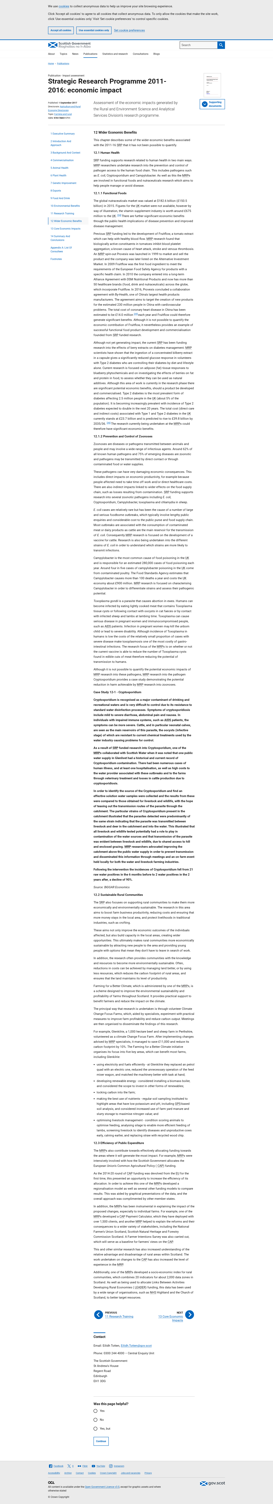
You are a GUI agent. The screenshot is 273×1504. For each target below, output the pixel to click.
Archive (68, 1473)
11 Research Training (62, 213)
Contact (80, 1473)
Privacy (148, 1473)
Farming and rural (63, 114)
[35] (136, 314)
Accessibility (54, 1473)
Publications (90, 53)
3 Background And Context (65, 152)
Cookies (92, 1473)
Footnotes (56, 259)
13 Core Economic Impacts (65, 228)
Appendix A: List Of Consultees (61, 249)
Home (51, 63)
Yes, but (105, 1428)
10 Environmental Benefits (65, 205)
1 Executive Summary (63, 133)
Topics (63, 53)
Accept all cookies (61, 30)
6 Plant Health (58, 175)
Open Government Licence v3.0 (102, 1486)
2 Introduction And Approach (61, 143)
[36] (109, 423)
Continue (101, 1441)
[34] (119, 215)
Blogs (156, 53)
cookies (64, 6)
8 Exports (56, 190)
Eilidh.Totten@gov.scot (136, 1345)
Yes (102, 1411)
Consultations (140, 53)
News (75, 53)
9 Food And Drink (60, 198)
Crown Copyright (108, 1473)
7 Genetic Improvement (63, 183)
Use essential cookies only (94, 30)
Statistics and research (115, 53)
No (102, 1420)
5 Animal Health (59, 167)
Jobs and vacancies (130, 1473)
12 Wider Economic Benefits (66, 221)
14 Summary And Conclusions (60, 238)
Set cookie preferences (129, 30)
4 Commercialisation (62, 160)
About (51, 53)
